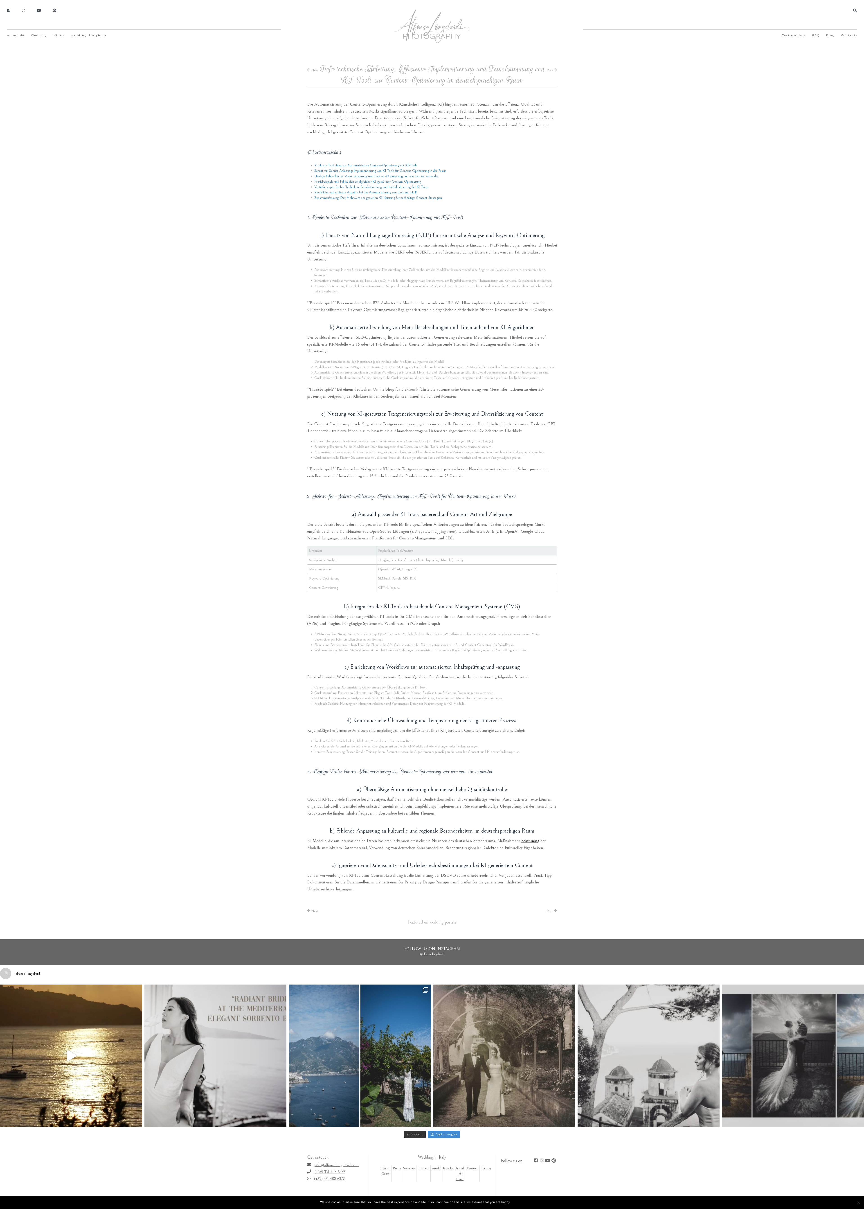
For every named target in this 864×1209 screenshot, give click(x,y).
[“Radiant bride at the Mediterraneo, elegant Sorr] (215, 1056)
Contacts (849, 35)
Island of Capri (460, 1173)
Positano (423, 1168)
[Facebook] (8, 11)
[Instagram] (23, 11)
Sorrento (409, 1168)
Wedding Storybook (89, 35)
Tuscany (486, 1168)
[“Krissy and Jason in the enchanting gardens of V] (649, 1056)
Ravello (448, 1168)
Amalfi (436, 1168)
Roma (397, 1168)
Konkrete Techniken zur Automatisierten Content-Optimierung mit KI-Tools (365, 165)
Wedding (39, 35)
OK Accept (520, 1202)
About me (16, 35)
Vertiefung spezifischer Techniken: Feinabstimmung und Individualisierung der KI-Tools (371, 187)
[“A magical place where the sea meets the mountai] (360, 1056)
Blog (830, 35)
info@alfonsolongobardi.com (337, 1165)
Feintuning (530, 840)
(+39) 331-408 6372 (330, 1171)
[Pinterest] (54, 11)
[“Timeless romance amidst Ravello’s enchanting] (504, 1056)
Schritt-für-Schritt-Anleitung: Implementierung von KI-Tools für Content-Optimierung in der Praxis (380, 171)
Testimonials (794, 35)
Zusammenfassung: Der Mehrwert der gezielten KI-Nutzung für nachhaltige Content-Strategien (378, 198)
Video (59, 35)
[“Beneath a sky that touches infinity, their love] (793, 1056)
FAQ (816, 35)
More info (537, 1202)
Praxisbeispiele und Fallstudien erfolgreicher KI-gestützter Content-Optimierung (367, 181)
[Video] (39, 11)
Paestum (472, 1168)
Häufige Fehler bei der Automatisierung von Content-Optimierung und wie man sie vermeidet (376, 176)
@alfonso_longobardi (432, 954)
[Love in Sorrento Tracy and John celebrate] (71, 1056)
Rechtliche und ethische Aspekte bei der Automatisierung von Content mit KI (366, 192)
